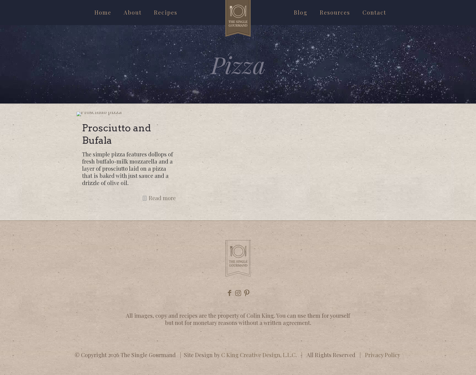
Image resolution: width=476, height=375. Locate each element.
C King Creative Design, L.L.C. (259, 354)
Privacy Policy (382, 354)
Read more (162, 198)
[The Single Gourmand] (237, 18)
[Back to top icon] (449, 363)
